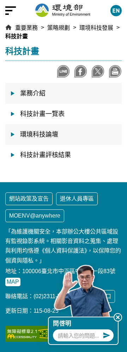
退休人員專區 (77, 199)
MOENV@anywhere (34, 216)
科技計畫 (16, 36)
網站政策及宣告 (29, 199)
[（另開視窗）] (27, 334)
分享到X (98, 71)
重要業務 (26, 28)
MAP (13, 282)
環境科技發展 (96, 28)
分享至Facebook (80, 71)
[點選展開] (10, 10)
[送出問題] (106, 335)
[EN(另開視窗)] (116, 10)
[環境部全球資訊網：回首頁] (63, 10)
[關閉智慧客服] (118, 317)
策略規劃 (58, 28)
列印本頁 (115, 71)
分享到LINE (63, 71)
